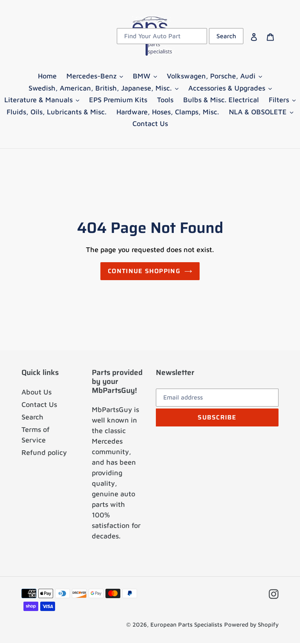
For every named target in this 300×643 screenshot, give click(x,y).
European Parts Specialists (186, 624)
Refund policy (44, 452)
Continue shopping (144, 271)
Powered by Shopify (251, 624)
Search (32, 417)
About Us (36, 392)
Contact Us (39, 404)
